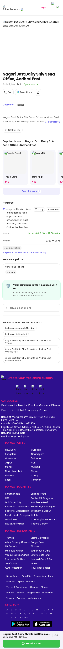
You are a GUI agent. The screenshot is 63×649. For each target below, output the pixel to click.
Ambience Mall (39, 502)
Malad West (11, 519)
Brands (20, 592)
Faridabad (36, 458)
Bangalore (10, 454)
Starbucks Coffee (15, 559)
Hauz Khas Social (40, 567)
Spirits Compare (26, 581)
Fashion (33, 405)
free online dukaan (39, 378)
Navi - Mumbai (13, 471)
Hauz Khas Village (15, 523)
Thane (34, 471)
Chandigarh (37, 454)
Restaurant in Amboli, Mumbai (19, 328)
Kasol (8, 479)
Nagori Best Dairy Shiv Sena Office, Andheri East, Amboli (28, 341)
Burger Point (38, 542)
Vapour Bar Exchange (17, 555)
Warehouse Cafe (40, 550)
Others (23, 617)
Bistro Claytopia (40, 537)
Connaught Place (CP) (44, 519)
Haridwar (36, 479)
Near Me (10, 581)
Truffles (9, 537)
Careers (21, 598)
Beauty (22, 405)
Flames (35, 546)
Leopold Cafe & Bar (42, 559)
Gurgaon (36, 449)
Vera (9, 598)
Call (56, 635)
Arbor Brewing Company (18, 542)
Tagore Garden (39, 523)
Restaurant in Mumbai (16, 334)
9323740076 (53, 240)
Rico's (34, 563)
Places (44, 587)
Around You (40, 576)
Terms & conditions (19, 308)
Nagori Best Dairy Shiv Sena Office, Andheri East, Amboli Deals (28, 350)
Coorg (34, 475)
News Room (12, 576)
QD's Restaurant (14, 567)
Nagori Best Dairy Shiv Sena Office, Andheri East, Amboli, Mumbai (28, 359)
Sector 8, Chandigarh (17, 506)
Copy (40, 209)
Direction (54, 209)
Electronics (8, 410)
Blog (50, 576)
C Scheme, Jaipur (41, 510)
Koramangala (12, 493)
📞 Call (8, 92)
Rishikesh (10, 475)
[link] (15, 167)
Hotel (20, 410)
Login (43, 8)
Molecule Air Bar (14, 550)
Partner (10, 592)
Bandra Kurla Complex (17, 515)
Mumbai (35, 467)
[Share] (38, 92)
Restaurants (9, 405)
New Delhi (10, 449)
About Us (26, 576)
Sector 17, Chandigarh (43, 506)
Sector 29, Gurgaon (42, 498)
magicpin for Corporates (40, 592)
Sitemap (34, 587)
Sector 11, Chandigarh (17, 510)
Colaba (35, 515)
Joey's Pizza (11, 563)
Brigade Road (38, 493)
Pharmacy (31, 410)
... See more (52, 122)
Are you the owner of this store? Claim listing (24, 252)
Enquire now (33, 643)
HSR (7, 498)
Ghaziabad (11, 458)
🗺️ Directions (24, 92)
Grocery (44, 405)
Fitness (55, 405)
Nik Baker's (11, 546)
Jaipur (8, 462)
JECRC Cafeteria (40, 555)
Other (43, 410)
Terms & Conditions (16, 587)
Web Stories (34, 598)
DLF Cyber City (13, 502)
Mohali (8, 467)
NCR (33, 462)
